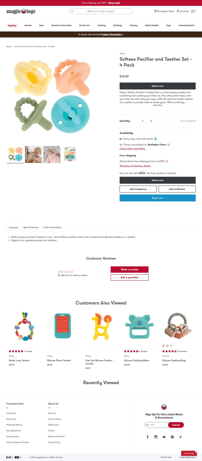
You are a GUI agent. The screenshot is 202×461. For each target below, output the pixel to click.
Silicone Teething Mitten (136, 360)
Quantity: (125, 121)
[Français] (18, 457)
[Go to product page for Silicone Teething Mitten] (139, 326)
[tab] (13, 227)
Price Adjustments (13, 431)
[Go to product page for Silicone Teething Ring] (177, 326)
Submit (176, 425)
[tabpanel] (101, 238)
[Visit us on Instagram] (155, 437)
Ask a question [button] (129, 277)
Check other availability (132, 148)
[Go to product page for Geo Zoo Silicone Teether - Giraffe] (101, 326)
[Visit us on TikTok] (180, 437)
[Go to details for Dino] (163, 345)
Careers (51, 431)
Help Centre (11, 419)
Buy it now (157, 198)
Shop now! (114, 2)
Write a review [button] (129, 269)
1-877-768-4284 (166, 457)
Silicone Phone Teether (59, 360)
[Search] (72, 11)
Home (8, 46)
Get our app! (189, 453)
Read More (157, 105)
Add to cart (158, 86)
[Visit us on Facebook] (147, 437)
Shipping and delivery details (135, 165)
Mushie (165, 356)
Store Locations (54, 419)
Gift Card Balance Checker (17, 442)
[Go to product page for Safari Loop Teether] (24, 326)
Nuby (122, 53)
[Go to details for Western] (171, 345)
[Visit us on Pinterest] (172, 437)
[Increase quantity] (151, 121)
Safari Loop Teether (19, 360)
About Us (52, 413)
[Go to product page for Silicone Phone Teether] (62, 326)
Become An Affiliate (56, 436)
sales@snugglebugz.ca (187, 457)
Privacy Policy (54, 442)
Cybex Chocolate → (112, 34)
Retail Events (53, 425)
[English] (9, 457)
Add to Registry (138, 189)
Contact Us (11, 413)
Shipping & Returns (14, 425)
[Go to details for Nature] (167, 345)
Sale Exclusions (12, 436)
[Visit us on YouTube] (164, 437)
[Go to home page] (20, 11)
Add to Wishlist (177, 189)
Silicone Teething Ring (174, 360)
